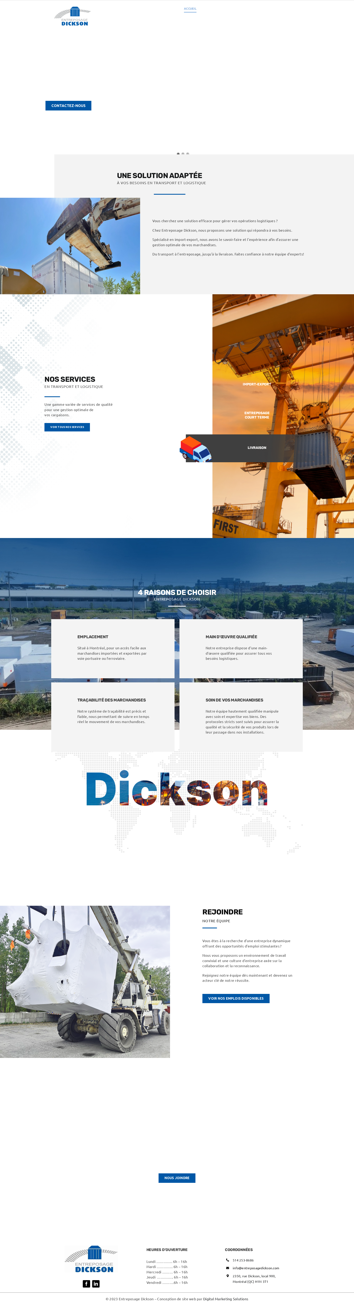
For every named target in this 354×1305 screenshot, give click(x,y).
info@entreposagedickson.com (256, 1268)
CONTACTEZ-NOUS (68, 105)
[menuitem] (288, 8)
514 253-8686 (243, 1260)
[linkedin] (96, 1284)
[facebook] (86, 1284)
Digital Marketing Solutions (225, 1299)
